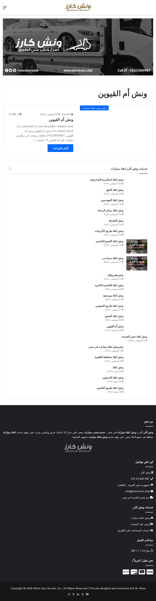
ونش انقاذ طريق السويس (109, 305)
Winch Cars (39, 588)
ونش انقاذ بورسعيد (113, 295)
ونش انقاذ (118, 367)
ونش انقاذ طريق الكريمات (109, 230)
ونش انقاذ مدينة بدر (112, 258)
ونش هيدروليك (115, 274)
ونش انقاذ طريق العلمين (110, 387)
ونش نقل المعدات (139, 523)
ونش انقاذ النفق (114, 189)
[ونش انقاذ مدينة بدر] (136, 263)
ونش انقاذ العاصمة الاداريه (109, 285)
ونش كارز (145, 472)
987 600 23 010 (140, 478)
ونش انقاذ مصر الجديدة (134, 336)
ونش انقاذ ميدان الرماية (110, 210)
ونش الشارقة (116, 220)
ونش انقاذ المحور (114, 316)
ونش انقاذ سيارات (140, 517)
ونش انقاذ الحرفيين (112, 377)
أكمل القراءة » (60, 148)
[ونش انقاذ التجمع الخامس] (136, 246)
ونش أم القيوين (61, 119)
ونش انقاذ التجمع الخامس (109, 241)
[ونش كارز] (78, 7)
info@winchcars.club (138, 491)
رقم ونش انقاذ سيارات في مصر (106, 346)
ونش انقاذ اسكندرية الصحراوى (106, 179)
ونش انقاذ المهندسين (112, 200)
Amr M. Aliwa (137, 588)
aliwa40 (66, 114)
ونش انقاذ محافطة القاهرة (109, 357)
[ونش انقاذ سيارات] (78, 46)
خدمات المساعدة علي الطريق (134, 530)
